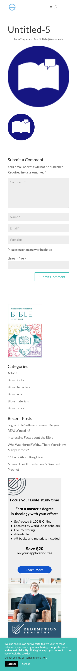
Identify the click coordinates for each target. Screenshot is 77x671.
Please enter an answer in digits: (30, 250)
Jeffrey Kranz (24, 39)
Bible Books (16, 380)
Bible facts (15, 394)
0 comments (56, 39)
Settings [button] (12, 663)
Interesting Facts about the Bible (30, 437)
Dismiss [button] (25, 663)
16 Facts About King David (26, 457)
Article (12, 373)
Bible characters (19, 387)
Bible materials (18, 401)
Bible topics (16, 408)
